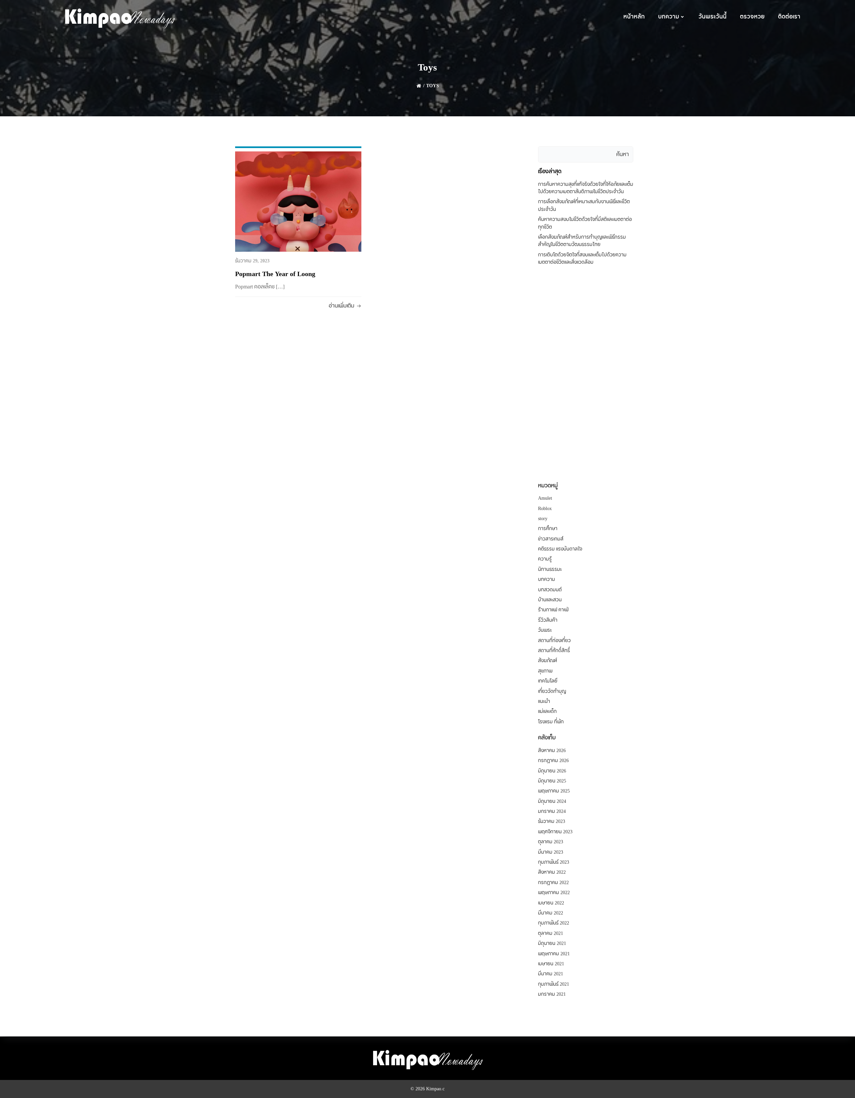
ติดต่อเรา (789, 17)
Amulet (545, 498)
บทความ (668, 17)
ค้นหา (622, 154)
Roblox (545, 508)
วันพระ (545, 630)
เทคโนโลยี (547, 681)
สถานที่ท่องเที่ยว (554, 640)
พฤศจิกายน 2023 (555, 832)
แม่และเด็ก (547, 711)
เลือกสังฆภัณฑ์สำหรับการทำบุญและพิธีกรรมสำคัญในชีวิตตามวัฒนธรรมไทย (582, 241)
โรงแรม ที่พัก (551, 722)
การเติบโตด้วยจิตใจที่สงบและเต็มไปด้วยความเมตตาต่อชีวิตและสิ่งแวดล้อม (582, 258)
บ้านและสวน (550, 600)
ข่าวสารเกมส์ (550, 539)
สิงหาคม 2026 (552, 750)
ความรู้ (545, 559)
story (542, 518)
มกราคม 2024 (552, 811)
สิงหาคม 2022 (552, 872)
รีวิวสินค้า (547, 620)
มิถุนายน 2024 (552, 801)
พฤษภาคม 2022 (554, 892)
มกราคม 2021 (552, 994)
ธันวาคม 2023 (551, 821)
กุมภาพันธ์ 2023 (553, 862)
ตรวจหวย (752, 17)
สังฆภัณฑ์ (547, 660)
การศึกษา (547, 528)
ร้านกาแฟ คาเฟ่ (553, 610)
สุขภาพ (545, 671)
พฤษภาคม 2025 (554, 791)
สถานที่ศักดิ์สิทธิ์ (554, 650)
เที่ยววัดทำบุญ (552, 691)
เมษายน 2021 (551, 964)
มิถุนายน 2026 (552, 771)
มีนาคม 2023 (550, 852)
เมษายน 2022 (551, 903)
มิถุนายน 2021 (552, 943)
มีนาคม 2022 (550, 913)
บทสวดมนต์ (550, 590)
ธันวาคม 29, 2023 (252, 261)
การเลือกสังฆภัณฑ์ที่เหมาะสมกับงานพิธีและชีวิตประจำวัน (584, 205)
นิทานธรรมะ (550, 569)
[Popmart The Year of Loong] (298, 201)
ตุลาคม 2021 (550, 933)
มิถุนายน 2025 (552, 781)
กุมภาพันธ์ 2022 (553, 923)
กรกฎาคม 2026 (553, 760)
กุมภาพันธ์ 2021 (553, 984)
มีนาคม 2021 (550, 974)
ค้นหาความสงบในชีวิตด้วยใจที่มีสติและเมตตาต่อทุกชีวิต (585, 223)
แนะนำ (544, 701)
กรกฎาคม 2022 (553, 882)
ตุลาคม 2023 (550, 842)
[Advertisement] (586, 374)
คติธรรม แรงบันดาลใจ (560, 549)
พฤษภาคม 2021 (554, 954)
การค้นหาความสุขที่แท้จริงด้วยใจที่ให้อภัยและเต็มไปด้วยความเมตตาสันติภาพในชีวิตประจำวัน (585, 188)
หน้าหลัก (634, 17)
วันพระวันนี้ (713, 17)
